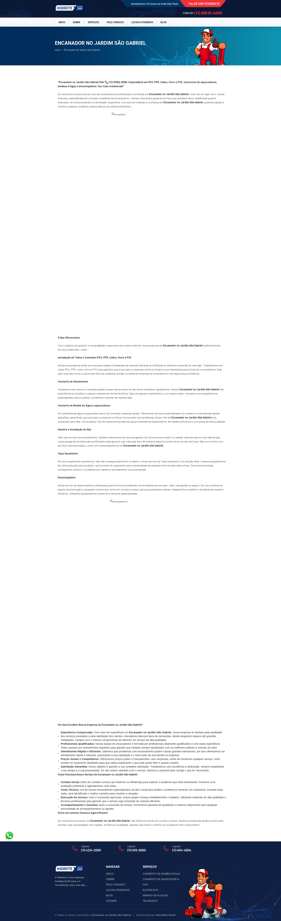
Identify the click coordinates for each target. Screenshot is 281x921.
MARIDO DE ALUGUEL (155, 895)
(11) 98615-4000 (208, 12)
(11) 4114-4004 (181, 850)
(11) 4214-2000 (91, 850)
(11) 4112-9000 (136, 850)
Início (57, 50)
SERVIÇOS (93, 22)
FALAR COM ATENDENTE (204, 3)
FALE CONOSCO (115, 22)
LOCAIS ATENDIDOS (142, 22)
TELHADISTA (150, 900)
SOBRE (76, 22)
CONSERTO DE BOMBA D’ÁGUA (161, 873)
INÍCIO (62, 22)
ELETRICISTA (150, 890)
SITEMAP (111, 900)
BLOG (164, 22)
